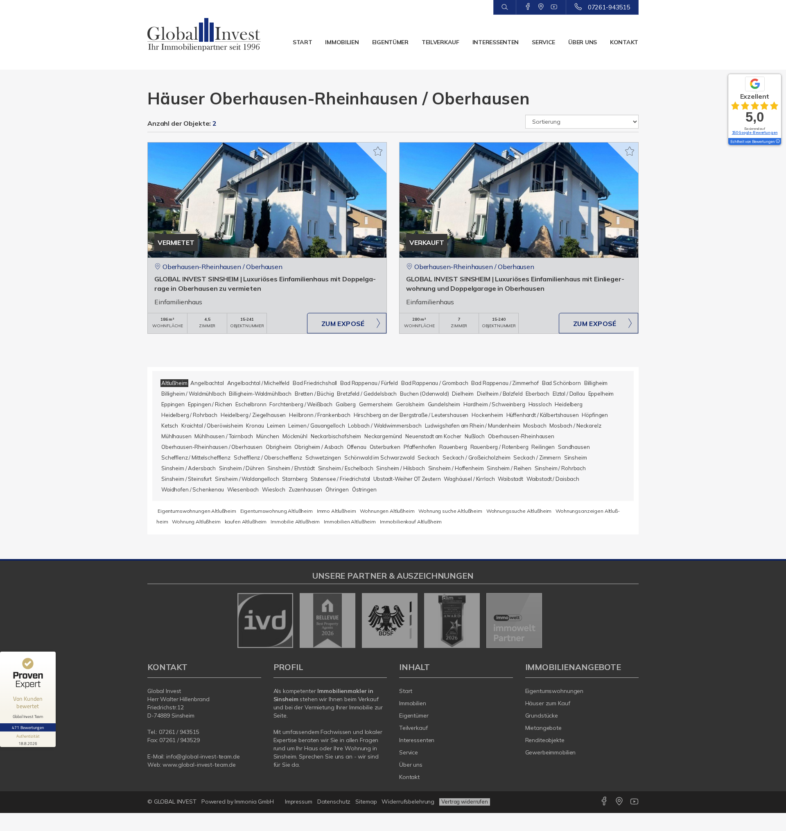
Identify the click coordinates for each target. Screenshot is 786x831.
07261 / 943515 (179, 732)
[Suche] (504, 7)
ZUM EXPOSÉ (343, 323)
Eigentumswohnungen (554, 691)
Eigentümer (390, 42)
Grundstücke (541, 715)
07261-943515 (609, 7)
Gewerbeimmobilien (550, 752)
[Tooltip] (777, 142)
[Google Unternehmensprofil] (541, 7)
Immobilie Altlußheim (295, 522)
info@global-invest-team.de (203, 756)
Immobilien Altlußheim (350, 522)
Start (302, 42)
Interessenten (495, 42)
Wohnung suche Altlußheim (450, 511)
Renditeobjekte (545, 740)
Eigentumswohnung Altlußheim (276, 511)
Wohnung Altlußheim (196, 522)
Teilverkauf (440, 42)
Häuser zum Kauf (547, 703)
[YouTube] (554, 7)
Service (543, 42)
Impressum (298, 801)
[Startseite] (204, 34)
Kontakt (624, 42)
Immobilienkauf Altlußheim (411, 522)
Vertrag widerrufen (464, 801)
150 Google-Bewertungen (755, 132)
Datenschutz (334, 801)
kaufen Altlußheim (246, 522)
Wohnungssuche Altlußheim (519, 511)
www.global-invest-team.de (199, 764)
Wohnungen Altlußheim (387, 511)
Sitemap (366, 801)
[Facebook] (527, 7)
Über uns (582, 42)
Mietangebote (543, 727)
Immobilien (342, 42)
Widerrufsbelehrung (408, 801)
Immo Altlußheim (336, 511)
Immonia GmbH (254, 801)
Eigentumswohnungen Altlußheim (197, 511)
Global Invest (164, 691)
